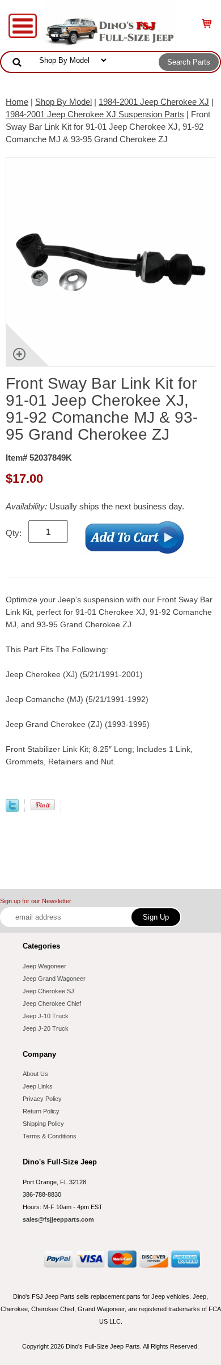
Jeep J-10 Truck (46, 1016)
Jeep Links (38, 1086)
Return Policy (41, 1111)
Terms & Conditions (49, 1136)
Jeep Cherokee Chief (52, 1003)
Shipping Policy (43, 1123)
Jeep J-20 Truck (46, 1028)
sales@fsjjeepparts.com (58, 1219)
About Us (35, 1073)
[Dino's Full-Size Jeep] (110, 24)
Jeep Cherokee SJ (48, 991)
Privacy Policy (42, 1098)
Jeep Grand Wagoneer (54, 978)
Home (17, 102)
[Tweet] (12, 809)
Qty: (14, 533)
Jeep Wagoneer (44, 966)
